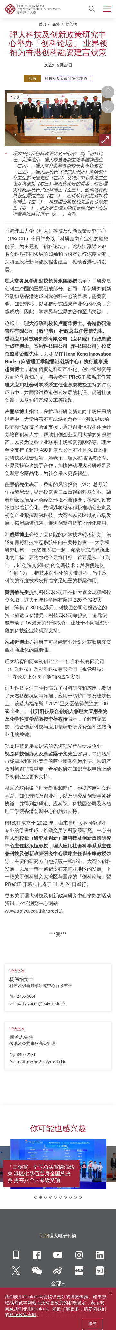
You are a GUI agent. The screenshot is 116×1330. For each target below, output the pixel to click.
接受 (92, 1323)
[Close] (110, 1293)
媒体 (56, 24)
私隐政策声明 (22, 1314)
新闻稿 (71, 24)
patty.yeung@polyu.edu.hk (41, 1003)
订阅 (44, 1236)
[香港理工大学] (33, 9)
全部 (56, 1283)
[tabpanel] (58, 1171)
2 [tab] (41, 1197)
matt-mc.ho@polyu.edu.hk (41, 1062)
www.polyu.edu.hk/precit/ (33, 911)
